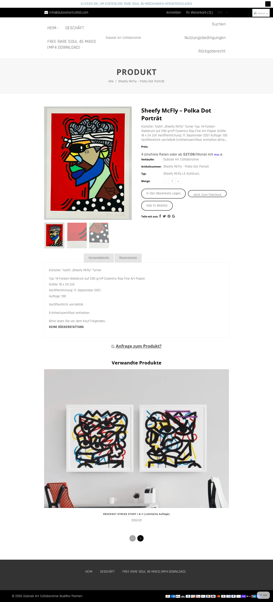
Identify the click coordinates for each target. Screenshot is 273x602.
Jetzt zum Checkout (207, 195)
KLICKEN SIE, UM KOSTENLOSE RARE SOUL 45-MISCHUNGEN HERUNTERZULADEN (136, 4)
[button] (140, 538)
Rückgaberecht (212, 51)
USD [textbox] (220, 12)
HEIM (52, 28)
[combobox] (222, 12)
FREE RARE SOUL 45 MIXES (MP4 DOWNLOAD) (71, 44)
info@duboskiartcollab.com (68, 12)
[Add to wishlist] (136, 504)
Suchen (219, 24)
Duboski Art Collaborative (123, 38)
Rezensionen (128, 258)
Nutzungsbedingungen (205, 38)
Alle (111, 81)
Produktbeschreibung (63, 258)
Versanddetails (98, 258)
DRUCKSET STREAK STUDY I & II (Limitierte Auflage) (136, 514)
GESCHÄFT (74, 28)
